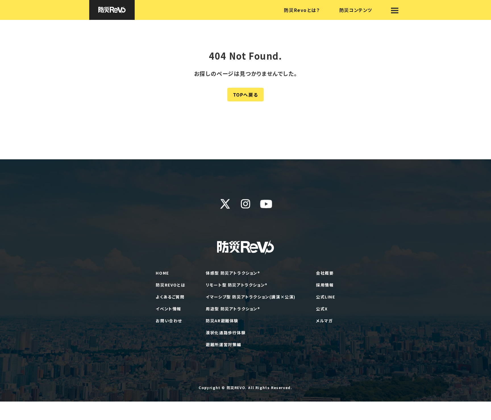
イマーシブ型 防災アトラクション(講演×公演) (251, 297)
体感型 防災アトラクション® (233, 273)
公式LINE (325, 297)
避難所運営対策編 (223, 344)
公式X (322, 309)
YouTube (266, 204)
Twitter (225, 204)
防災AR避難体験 (222, 320)
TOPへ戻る (245, 94)
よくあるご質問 (170, 297)
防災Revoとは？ (302, 10)
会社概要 (325, 273)
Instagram (245, 204)
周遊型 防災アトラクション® (233, 309)
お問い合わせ (169, 320)
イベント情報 (168, 309)
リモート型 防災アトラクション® (237, 285)
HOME (162, 273)
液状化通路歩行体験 (226, 332)
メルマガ (324, 320)
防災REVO (236, 387)
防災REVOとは (170, 285)
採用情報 (325, 285)
